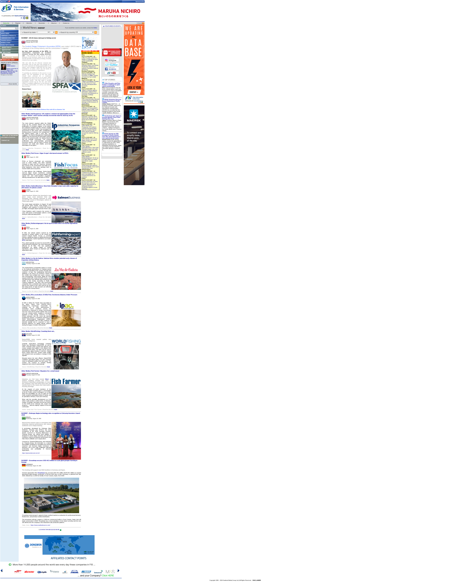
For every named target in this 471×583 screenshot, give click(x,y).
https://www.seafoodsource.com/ (40, 525)
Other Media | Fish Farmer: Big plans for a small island (40, 371)
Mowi (46, 379)
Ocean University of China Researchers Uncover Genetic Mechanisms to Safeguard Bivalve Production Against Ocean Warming (90, 185)
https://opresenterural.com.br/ (31, 453)
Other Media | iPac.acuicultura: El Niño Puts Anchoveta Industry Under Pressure (49, 295)
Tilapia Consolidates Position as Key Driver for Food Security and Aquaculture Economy (90, 84)
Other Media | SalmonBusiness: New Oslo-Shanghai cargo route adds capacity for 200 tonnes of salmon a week (90, 149)
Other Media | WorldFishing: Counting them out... (38, 331)
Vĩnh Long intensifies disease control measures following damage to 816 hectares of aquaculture (90, 101)
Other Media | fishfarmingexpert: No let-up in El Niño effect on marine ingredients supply (90, 159)
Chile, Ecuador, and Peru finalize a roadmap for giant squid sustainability (90, 59)
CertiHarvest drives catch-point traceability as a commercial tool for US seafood (90, 175)
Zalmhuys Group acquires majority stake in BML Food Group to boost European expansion (90, 110)
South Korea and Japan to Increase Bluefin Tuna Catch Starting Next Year (90, 167)
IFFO (24, 240)
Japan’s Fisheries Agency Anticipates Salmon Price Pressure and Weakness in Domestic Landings (90, 92)
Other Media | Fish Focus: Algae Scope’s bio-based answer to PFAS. (45, 153)
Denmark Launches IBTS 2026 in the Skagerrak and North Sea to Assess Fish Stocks (90, 119)
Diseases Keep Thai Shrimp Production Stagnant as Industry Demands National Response (90, 67)
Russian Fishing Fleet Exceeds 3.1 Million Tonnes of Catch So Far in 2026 (90, 75)
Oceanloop (41, 473)
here (27, 149)
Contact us (5, 140)
